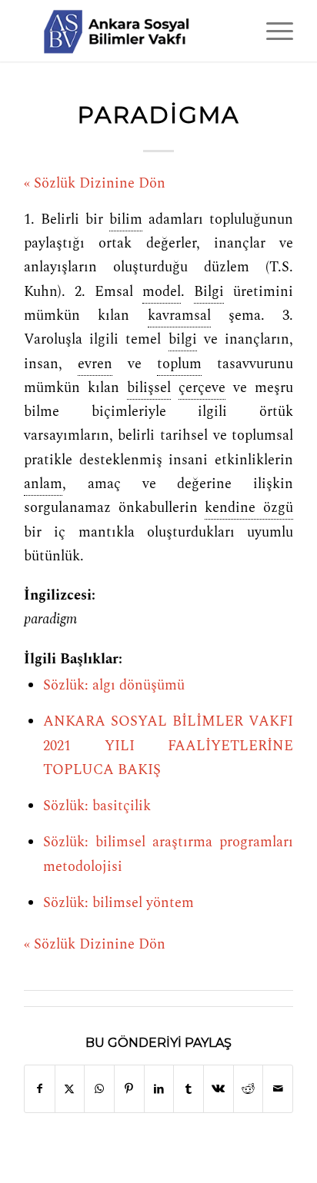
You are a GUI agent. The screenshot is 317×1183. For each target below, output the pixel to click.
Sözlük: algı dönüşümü (114, 685)
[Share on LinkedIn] (159, 1088)
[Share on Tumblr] (188, 1088)
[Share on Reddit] (248, 1088)
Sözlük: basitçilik (97, 806)
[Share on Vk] (218, 1088)
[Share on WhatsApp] (99, 1088)
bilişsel (149, 388)
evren (95, 364)
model (161, 292)
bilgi (183, 340)
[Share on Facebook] (40, 1088)
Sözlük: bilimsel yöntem (118, 903)
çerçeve (202, 388)
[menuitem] (272, 30)
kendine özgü (249, 508)
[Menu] (272, 30)
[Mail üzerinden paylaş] (277, 1088)
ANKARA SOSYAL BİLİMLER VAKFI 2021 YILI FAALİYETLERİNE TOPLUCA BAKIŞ (168, 746)
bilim (125, 220)
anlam (43, 484)
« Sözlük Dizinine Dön (94, 183)
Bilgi (209, 292)
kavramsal (179, 316)
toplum (179, 364)
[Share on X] (70, 1088)
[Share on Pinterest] (129, 1088)
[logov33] (131, 30)
